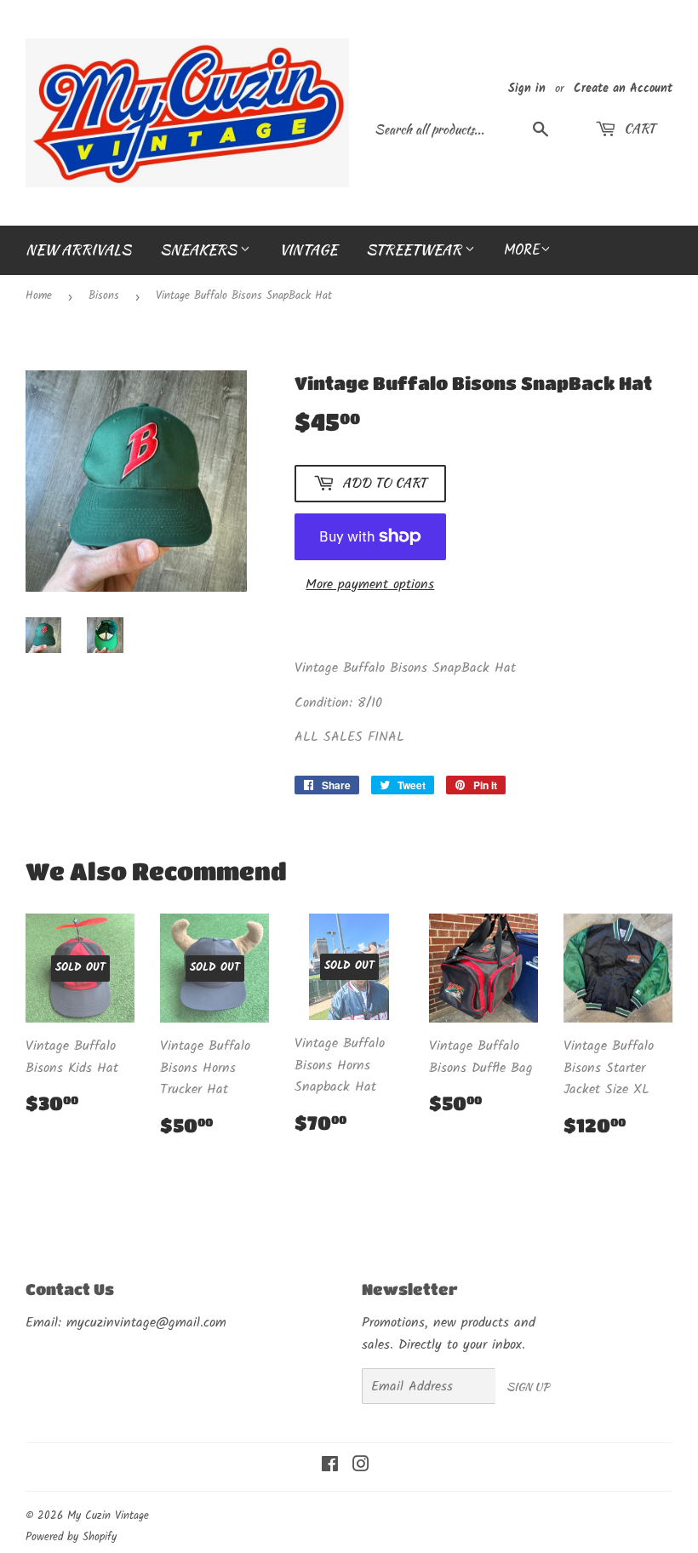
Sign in (527, 89)
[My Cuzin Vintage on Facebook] (330, 1466)
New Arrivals (78, 249)
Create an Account (623, 89)
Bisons (104, 296)
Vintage (308, 249)
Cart (638, 128)
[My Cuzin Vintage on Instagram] (360, 1466)
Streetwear (415, 249)
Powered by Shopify (71, 1537)
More (522, 250)
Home (39, 296)
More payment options (370, 584)
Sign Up (527, 1386)
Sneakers (200, 249)
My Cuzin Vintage (108, 1516)
